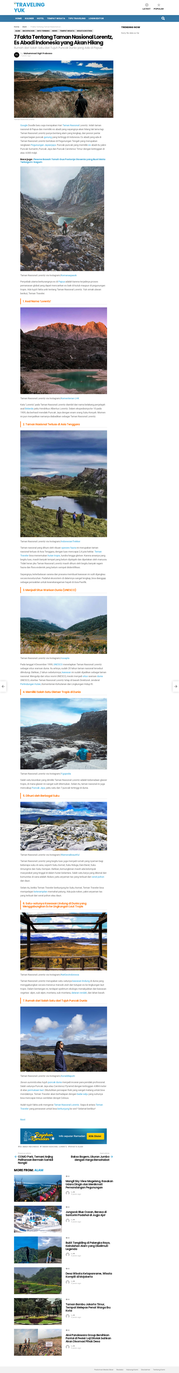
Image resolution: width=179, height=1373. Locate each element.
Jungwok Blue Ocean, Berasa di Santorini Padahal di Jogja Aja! (86, 1213)
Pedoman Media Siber (103, 1370)
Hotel (40, 18)
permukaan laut (36, 1090)
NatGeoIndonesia (70, 974)
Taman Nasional (71, 125)
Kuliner (29, 18)
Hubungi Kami (132, 1370)
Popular (159, 8)
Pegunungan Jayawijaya (43, 145)
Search (163, 18)
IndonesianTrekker (70, 541)
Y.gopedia (66, 773)
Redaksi (119, 1370)
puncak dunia (55, 1082)
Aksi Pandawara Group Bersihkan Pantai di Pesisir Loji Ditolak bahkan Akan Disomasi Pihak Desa (88, 1338)
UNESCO (58, 664)
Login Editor (96, 18)
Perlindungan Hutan (30, 684)
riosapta (65, 658)
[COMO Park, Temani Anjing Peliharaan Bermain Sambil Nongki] (3, 686)
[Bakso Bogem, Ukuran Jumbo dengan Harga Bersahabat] (176, 686)
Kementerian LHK (70, 398)
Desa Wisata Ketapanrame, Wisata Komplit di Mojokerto (89, 1275)
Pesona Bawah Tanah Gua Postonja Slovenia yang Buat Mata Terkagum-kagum (62, 161)
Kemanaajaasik (69, 275)
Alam (38, 1170)
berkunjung (63, 1108)
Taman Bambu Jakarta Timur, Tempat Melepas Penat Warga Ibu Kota (88, 1307)
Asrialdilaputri (68, 1076)
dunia (100, 676)
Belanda (29, 408)
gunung (48, 137)
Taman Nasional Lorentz (66, 1104)
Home (18, 18)
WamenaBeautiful (70, 854)
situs (85, 676)
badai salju (82, 1094)
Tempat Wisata (56, 18)
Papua (61, 281)
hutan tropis (54, 555)
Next (22, 1119)
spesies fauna (68, 547)
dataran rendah (79, 992)
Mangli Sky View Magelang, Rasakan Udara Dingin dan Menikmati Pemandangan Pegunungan (89, 1184)
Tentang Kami (159, 1370)
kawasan (66, 672)
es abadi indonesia (29, 1146)
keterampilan (40, 891)
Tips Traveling (77, 18)
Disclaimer (145, 1370)
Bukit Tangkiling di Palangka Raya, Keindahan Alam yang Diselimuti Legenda (88, 1246)
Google (24, 125)
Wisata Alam (76, 1146)
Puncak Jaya (38, 787)
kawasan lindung (81, 981)
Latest (147, 8)
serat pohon (98, 876)
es (89, 145)
